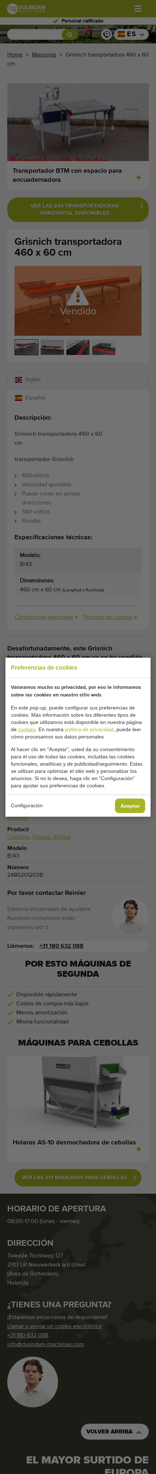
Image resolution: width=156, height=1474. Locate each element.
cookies (27, 729)
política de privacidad (89, 729)
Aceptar (130, 806)
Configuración (27, 805)
